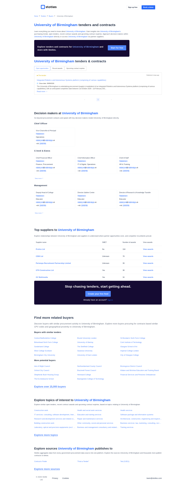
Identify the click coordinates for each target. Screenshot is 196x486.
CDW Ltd (39, 256)
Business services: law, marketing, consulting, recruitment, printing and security (141, 423)
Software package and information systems (136, 415)
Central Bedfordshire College (45, 338)
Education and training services (89, 415)
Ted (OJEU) (124, 461)
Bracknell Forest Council (86, 370)
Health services (126, 410)
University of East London (87, 355)
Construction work (41, 410)
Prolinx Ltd (40, 249)
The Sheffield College (85, 347)
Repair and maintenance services (90, 419)
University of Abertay (85, 342)
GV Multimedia (42, 277)
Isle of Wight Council (42, 366)
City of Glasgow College (129, 355)
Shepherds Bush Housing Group (46, 375)
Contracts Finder (40, 461)
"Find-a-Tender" (83, 461)
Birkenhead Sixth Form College (46, 342)
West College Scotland (43, 351)
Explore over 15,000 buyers (50, 386)
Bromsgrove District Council (131, 366)
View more (38, 178)
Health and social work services (89, 410)
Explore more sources (47, 469)
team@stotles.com (154, 478)
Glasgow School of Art (128, 347)
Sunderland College (41, 347)
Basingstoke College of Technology (90, 379)
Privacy (55, 478)
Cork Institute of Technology (131, 342)
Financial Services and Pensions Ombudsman (137, 375)
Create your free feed (98, 294)
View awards (148, 249)
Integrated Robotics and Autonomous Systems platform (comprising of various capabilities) (71, 80)
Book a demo (148, 7)
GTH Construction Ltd (45, 270)
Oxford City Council (41, 370)
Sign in (110, 300)
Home (36, 16)
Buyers (51, 16)
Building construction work (44, 423)
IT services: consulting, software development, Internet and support (55, 415)
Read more (41, 91)
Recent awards (57, 68)
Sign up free (132, 7)
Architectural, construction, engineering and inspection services (141, 419)
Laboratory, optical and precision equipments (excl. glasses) (55, 427)
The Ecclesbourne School (44, 379)
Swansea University (84, 351)
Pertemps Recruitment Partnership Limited (53, 263)
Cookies (65, 478)
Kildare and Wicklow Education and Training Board (139, 370)
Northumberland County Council (89, 366)
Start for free (117, 48)
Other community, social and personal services (95, 423)
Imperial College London (129, 351)
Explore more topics (46, 435)
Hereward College (84, 375)
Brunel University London (86, 338)
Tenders (43, 16)
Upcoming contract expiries (75, 68)
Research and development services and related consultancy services (55, 419)
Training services (126, 427)
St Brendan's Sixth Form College (132, 338)
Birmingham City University (44, 355)
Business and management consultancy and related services (98, 427)
